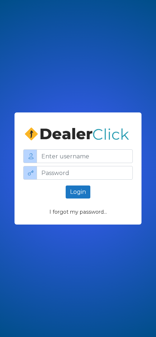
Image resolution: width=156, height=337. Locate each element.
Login (78, 191)
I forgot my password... (78, 212)
